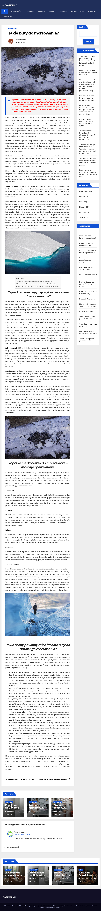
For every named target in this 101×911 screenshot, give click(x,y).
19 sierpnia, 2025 (62, 878)
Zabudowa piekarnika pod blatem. (53, 779)
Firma (51, 11)
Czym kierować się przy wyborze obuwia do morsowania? (35, 281)
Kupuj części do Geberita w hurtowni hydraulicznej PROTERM (88, 73)
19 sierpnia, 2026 (13, 878)
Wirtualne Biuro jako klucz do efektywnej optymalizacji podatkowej (88, 98)
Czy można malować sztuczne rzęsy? (86, 284)
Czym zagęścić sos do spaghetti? (85, 260)
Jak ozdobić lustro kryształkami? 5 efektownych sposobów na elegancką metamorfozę (87, 135)
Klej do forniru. (89, 311)
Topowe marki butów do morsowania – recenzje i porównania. (36, 284)
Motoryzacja (77, 11)
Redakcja (8, 16)
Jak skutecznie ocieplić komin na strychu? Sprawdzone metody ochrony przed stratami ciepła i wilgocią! (87, 149)
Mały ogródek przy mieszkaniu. (21, 779)
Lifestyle (30, 11)
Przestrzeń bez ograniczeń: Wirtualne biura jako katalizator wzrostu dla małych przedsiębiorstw (87, 110)
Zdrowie (92, 11)
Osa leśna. (91, 299)
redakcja (23, 40)
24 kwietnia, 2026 (37, 878)
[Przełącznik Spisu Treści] (56, 278)
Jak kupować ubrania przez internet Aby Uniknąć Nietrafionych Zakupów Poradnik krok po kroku (87, 61)
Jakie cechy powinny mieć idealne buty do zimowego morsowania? (38, 286)
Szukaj (82, 27)
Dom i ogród (15, 11)
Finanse (41, 11)
